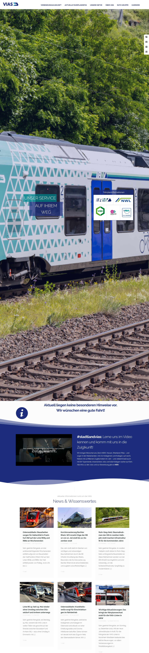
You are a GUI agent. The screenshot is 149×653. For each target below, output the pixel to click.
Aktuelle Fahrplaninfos (76, 5)
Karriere (136, 5)
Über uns (110, 5)
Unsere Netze (96, 5)
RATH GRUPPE (122, 5)
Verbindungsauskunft (51, 5)
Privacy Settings (43, 451)
